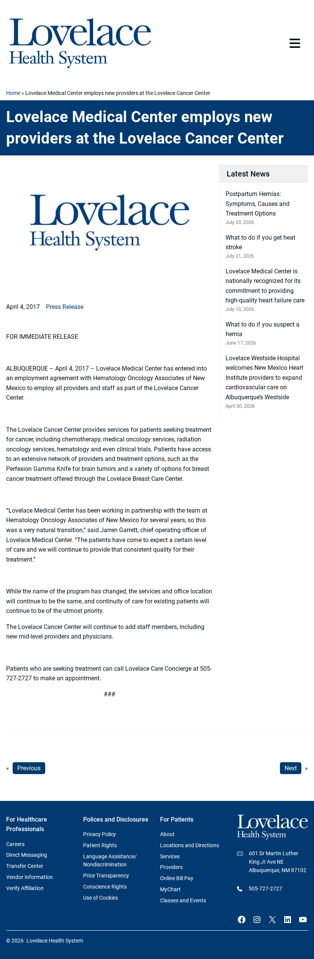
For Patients (176, 819)
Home (13, 93)
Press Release (64, 306)
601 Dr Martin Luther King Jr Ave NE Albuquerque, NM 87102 (277, 861)
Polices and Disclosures (115, 819)
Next (291, 768)
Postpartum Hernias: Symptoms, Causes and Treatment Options (257, 203)
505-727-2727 (265, 888)
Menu (295, 43)
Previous (29, 768)
